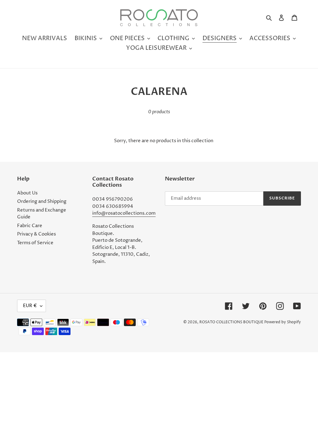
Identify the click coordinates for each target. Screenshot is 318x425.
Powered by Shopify (282, 322)
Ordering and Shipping (41, 201)
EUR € (30, 305)
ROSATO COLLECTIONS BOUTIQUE (231, 322)
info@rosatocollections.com (124, 213)
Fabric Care (29, 225)
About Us (27, 193)
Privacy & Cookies (36, 234)
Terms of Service (35, 243)
